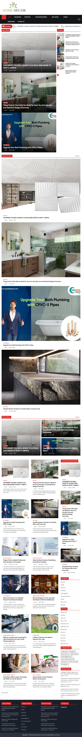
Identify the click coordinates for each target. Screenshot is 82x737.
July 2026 (63, 615)
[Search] (79, 19)
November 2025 (64, 623)
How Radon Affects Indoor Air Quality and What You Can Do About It (15, 678)
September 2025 (65, 626)
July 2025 (63, 632)
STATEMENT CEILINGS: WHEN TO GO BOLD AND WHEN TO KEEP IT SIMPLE (38, 26)
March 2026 (64, 621)
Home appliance (37, 558)
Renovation (11, 21)
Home (9, 17)
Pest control (7, 558)
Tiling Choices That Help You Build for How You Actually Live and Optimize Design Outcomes (27, 106)
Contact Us (21, 21)
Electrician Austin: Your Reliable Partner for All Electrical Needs (13, 599)
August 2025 (64, 629)
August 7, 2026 (12, 70)
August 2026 (64, 612)
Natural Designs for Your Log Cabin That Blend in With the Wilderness (44, 599)
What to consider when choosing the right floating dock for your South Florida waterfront (14, 639)
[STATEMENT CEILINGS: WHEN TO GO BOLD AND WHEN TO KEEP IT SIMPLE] (70, 470)
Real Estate (55, 17)
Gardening (36, 635)
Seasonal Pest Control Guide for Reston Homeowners (43, 678)
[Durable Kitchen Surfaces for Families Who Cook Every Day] (70, 555)
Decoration (17, 17)
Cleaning (63, 582)
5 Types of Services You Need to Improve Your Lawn (43, 638)
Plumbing (6, 145)
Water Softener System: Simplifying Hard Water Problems (70, 72)
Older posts (5, 693)
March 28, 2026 (12, 411)
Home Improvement (41, 17)
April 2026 (63, 618)
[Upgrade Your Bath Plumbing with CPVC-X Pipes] (70, 528)
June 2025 (63, 635)
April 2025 (63, 641)
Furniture (27, 17)
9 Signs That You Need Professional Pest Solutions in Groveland (72, 65)
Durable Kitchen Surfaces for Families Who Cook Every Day (72, 57)
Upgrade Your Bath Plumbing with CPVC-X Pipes (23, 147)
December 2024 (64, 643)
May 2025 (63, 638)
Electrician (6, 595)
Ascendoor (43, 735)
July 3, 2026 (11, 110)
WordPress (57, 735)
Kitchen (5, 406)
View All (77, 156)
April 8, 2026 (12, 150)
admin (5, 70)
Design (65, 17)
